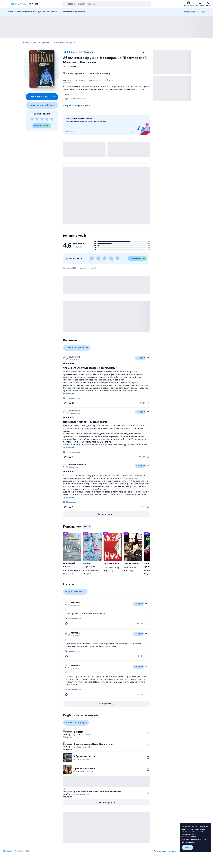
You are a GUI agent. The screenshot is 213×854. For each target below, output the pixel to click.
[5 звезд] (52, 119)
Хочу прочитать (39, 96)
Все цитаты (105, 703)
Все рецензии (105, 514)
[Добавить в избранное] (143, 52)
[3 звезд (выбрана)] (72, 52)
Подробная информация (75, 105)
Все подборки (105, 802)
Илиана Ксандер (111, 567)
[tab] (67, 81)
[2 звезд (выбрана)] (70, 52)
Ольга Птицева (90, 570)
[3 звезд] (42, 119)
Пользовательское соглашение (165, 851)
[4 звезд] (47, 119)
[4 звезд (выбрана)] (74, 52)
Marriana (75, 633)
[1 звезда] (32, 119)
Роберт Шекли (69, 67)
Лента (35, 4)
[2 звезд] (37, 119)
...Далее (191, 842)
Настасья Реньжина (72, 570)
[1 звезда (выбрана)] (67, 52)
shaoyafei (75, 602)
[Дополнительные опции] (55, 96)
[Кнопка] (144, 526)
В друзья (141, 358)
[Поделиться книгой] (148, 52)
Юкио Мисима (131, 567)
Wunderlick (74, 357)
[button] (41, 69)
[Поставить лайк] (65, 402)
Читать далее (68, 393)
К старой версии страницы (194, 12)
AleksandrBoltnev (77, 464)
